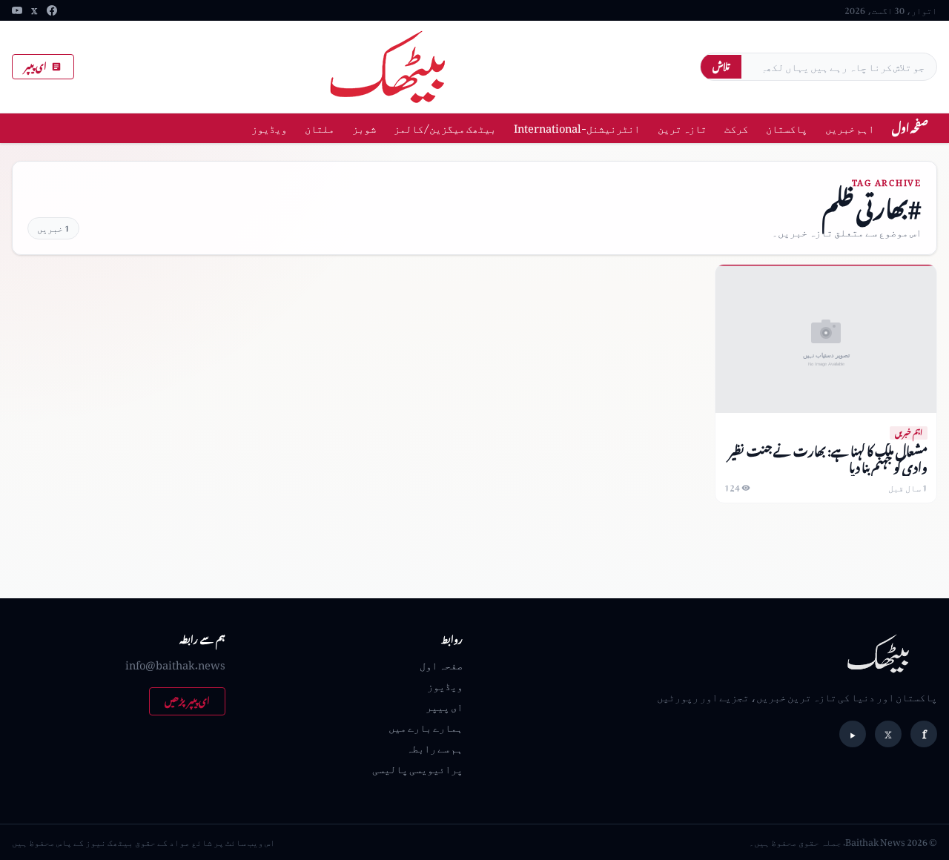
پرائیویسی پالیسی (417, 768)
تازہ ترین (682, 128)
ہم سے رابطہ (434, 747)
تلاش (721, 66)
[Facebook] (52, 10)
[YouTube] (17, 10)
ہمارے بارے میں (425, 727)
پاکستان (786, 128)
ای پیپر (35, 66)
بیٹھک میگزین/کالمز (445, 128)
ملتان (319, 128)
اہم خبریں (849, 128)
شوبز (364, 128)
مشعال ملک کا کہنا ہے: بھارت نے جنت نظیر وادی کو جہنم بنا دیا (828, 459)
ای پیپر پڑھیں (187, 701)
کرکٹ (736, 128)
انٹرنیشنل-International (577, 128)
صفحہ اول (910, 128)
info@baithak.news (175, 664)
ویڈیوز (269, 128)
